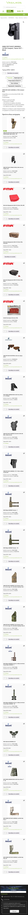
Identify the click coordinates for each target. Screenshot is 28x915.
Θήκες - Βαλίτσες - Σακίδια (21, 17)
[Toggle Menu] (24, 14)
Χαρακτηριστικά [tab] (18, 77)
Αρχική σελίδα (4, 17)
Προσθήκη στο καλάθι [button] (13, 73)
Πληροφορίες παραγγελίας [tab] (14, 86)
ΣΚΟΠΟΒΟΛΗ (11, 17)
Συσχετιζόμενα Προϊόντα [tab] (14, 80)
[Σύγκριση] (24, 117)
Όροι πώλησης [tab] (14, 83)
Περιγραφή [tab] (9, 77)
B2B (19, 11)
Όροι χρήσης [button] (6, 908)
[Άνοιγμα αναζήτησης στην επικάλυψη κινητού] (14, 7)
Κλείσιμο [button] (14, 911)
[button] (23, 22)
